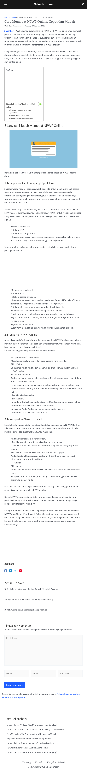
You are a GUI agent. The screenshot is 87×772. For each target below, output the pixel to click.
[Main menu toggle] (6, 4)
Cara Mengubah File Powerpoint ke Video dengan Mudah (31, 734)
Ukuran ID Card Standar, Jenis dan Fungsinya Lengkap (30, 743)
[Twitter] (15, 570)
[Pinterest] (20, 570)
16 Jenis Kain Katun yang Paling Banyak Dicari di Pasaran (31, 589)
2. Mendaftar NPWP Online (19, 116)
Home (6, 17)
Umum (13, 17)
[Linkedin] (10, 570)
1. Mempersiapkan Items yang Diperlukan (20, 111)
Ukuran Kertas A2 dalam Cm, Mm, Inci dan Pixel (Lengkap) (32, 752)
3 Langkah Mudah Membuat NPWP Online (20, 105)
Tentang (26, 762)
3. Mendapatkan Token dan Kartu (21, 119)
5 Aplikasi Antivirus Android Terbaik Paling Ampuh (29, 738)
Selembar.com (43, 4)
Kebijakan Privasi (56, 762)
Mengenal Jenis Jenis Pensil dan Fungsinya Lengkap (28, 599)
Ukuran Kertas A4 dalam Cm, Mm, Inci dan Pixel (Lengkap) (32, 725)
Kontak (39, 762)
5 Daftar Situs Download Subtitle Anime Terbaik (28, 747)
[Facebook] (5, 570)
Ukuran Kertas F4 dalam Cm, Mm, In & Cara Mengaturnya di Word (35, 729)
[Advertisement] (23, 87)
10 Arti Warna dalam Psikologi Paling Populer (25, 609)
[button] (83, 4)
